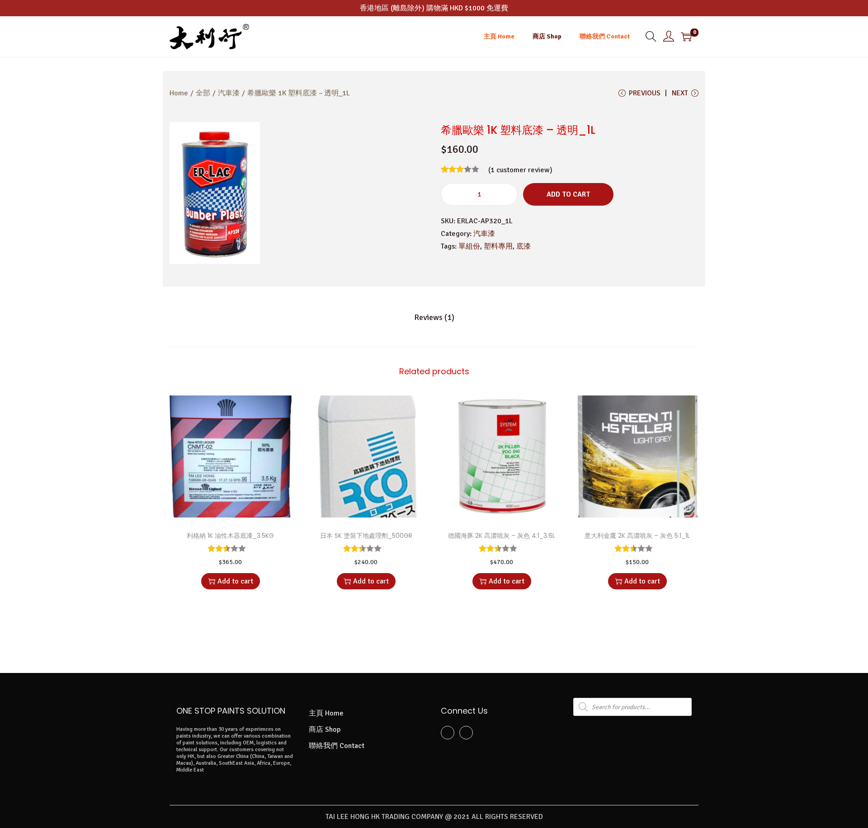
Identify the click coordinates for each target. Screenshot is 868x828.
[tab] (434, 317)
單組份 (469, 246)
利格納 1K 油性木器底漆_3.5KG (230, 535)
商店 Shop (324, 729)
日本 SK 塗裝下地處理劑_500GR (366, 535)
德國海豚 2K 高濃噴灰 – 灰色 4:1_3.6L (501, 535)
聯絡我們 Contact (336, 745)
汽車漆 (229, 93)
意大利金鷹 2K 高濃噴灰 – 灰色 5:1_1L (637, 535)
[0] (686, 36)
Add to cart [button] (235, 581)
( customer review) (520, 169)
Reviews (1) (434, 317)
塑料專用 (498, 246)
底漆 (523, 246)
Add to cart (568, 194)
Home (179, 93)
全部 (203, 93)
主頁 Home (326, 713)
